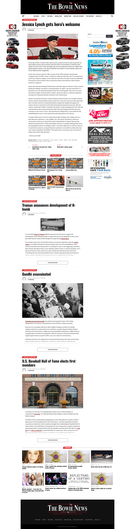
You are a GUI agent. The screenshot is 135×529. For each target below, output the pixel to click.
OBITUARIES (50, 16)
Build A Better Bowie (78, 16)
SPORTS (43, 16)
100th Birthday (90, 16)
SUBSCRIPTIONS (67, 16)
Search (89, 34)
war (49, 141)
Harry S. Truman (39, 234)
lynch (61, 140)
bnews (40, 140)
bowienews (31, 30)
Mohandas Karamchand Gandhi (34, 321)
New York (37, 414)
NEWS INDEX (36, 16)
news (65, 140)
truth (41, 141)
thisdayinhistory (33, 141)
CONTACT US (98, 16)
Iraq (52, 140)
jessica (56, 140)
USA (46, 141)
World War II (65, 238)
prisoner (74, 140)
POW (70, 140)
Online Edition (58, 16)
